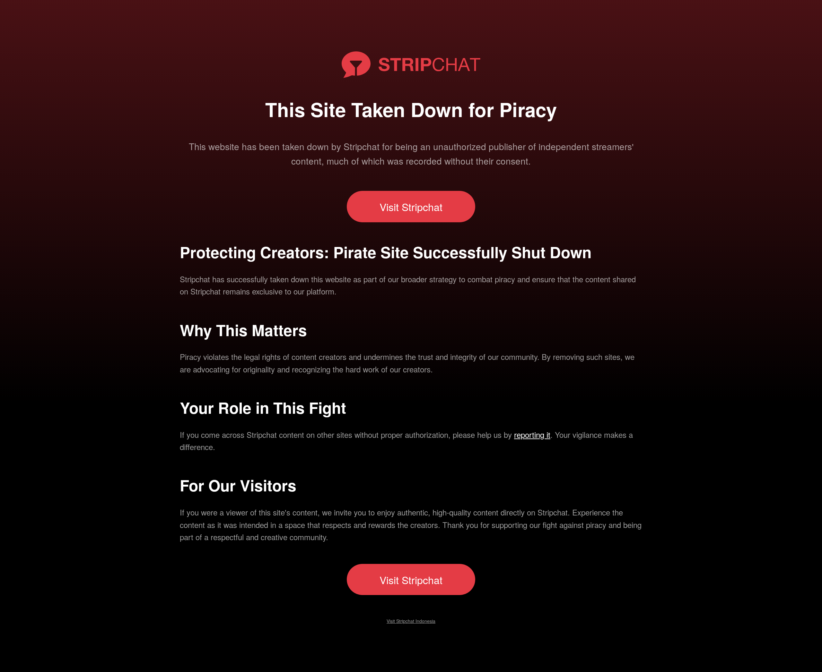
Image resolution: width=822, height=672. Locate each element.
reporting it (532, 434)
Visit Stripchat (411, 206)
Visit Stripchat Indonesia (411, 621)
